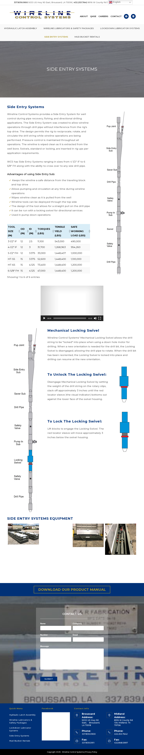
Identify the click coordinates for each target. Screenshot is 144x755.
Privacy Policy (91, 752)
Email (75, 635)
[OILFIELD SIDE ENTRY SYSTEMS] (23, 534)
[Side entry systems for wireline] (55, 535)
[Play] (44, 318)
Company (77, 623)
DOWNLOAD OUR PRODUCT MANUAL (72, 590)
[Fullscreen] (99, 318)
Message (44, 646)
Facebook (47, 708)
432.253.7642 (80, 2)
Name (43, 623)
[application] (72, 303)
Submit (48, 679)
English (116, 2)
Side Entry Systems (19, 736)
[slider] (69, 318)
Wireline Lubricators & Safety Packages (20, 721)
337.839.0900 (21, 2)
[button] (18, 231)
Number (44, 635)
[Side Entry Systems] (120, 539)
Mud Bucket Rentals (19, 741)
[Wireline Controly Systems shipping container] (88, 535)
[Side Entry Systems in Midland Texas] (23, 557)
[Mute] (95, 318)
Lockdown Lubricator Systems (20, 729)
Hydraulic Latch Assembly (22, 715)
